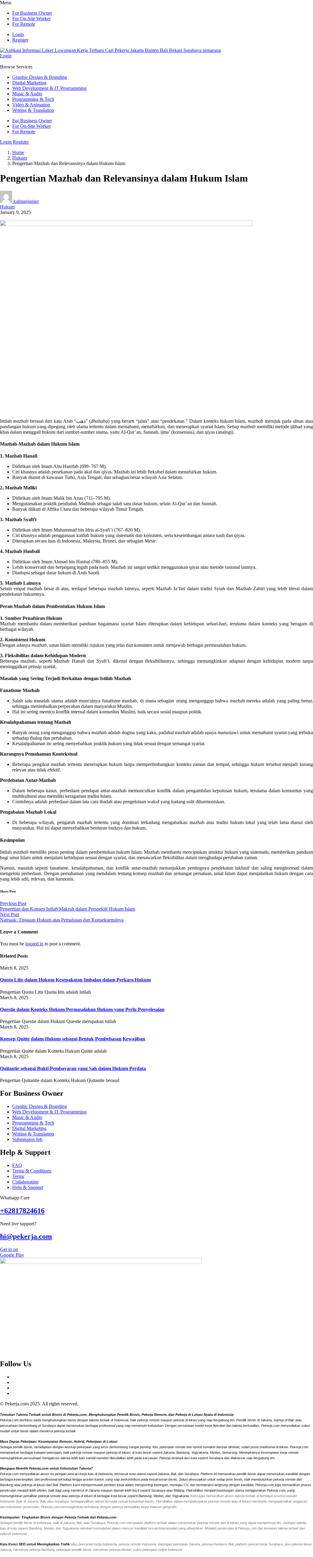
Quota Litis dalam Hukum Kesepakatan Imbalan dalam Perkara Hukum (75, 979)
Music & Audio (27, 93)
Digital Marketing (29, 82)
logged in (34, 943)
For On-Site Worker (31, 18)
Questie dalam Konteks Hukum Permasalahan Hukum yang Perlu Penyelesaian (82, 1009)
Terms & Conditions (31, 1170)
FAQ (17, 1165)
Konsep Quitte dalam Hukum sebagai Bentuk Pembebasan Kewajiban (72, 1038)
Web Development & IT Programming (49, 88)
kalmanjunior (26, 201)
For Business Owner (32, 13)
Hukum (19, 157)
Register (20, 39)
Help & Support (27, 1187)
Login (18, 34)
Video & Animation (31, 104)
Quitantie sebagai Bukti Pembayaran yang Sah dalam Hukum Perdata (73, 1068)
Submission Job (27, 1139)
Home (18, 152)
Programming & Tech (33, 99)
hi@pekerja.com (26, 1236)
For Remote (23, 24)
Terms (18, 1176)
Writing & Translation (33, 110)
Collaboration (25, 1181)
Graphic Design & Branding (39, 77)
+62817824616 (22, 1211)
